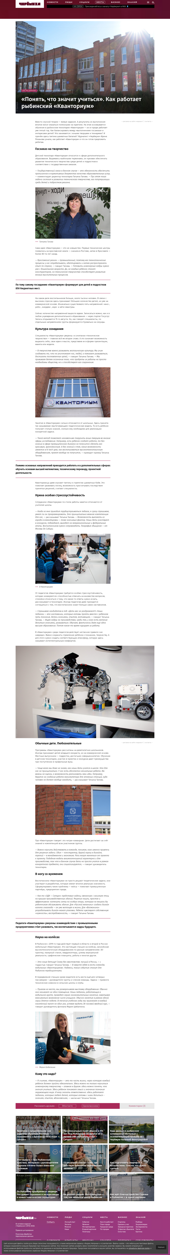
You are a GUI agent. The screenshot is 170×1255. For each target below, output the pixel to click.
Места (100, 2)
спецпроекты (145, 1240)
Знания (132, 2)
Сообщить (51, 1222)
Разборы (139, 1222)
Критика (139, 1232)
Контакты (71, 1240)
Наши (67, 1229)
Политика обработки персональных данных (24, 1235)
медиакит (139, 121)
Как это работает (106, 1222)
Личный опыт (31, 1147)
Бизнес (115, 2)
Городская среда (106, 1227)
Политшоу (86, 1232)
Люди (68, 2)
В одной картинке (126, 1175)
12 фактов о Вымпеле (126, 1229)
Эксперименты (141, 1227)
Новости (52, 2)
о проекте (53, 1240)
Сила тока (122, 1232)
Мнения (123, 1118)
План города (105, 1224)
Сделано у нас (123, 1224)
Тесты (138, 1229)
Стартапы (121, 1222)
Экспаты (68, 1224)
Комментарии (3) (137, 1106)
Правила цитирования (24, 1230)
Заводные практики (33, 1118)
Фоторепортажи (79, 1175)
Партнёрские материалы (82, 1147)
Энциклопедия (141, 1224)
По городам (104, 1229)
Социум (84, 2)
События (85, 1222)
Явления (85, 1224)
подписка (124, 1240)
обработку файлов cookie (139, 1248)
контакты (148, 121)
